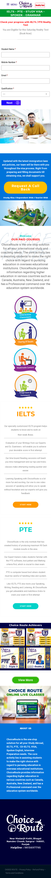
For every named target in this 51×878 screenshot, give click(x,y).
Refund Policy (38, 870)
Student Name (8, 49)
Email (4, 75)
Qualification (7, 88)
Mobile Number (9, 62)
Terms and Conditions (14, 873)
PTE (16, 746)
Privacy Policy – (26, 870)
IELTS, (10, 746)
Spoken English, (15, 750)
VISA (33, 746)
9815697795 (32, 847)
